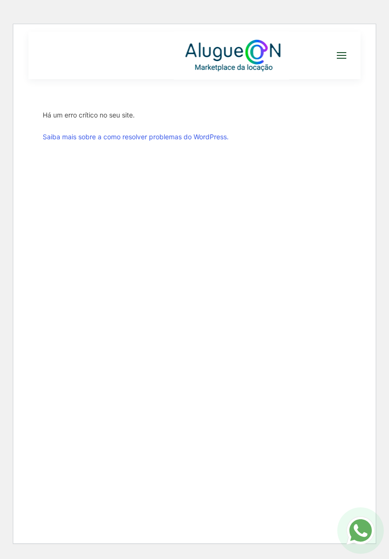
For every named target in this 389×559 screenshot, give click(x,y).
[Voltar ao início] (231, 55)
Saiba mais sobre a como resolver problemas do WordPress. (136, 137)
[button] (341, 55)
